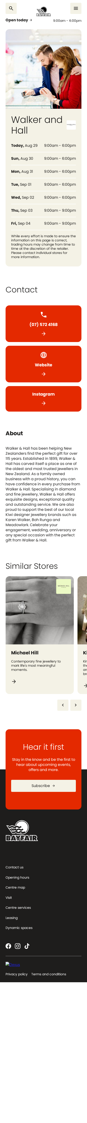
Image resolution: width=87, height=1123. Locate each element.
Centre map (15, 887)
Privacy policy (17, 974)
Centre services (18, 907)
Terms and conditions (48, 974)
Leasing (12, 917)
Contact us (14, 867)
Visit (9, 897)
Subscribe (43, 785)
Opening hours (17, 877)
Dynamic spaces (19, 927)
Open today (19, 20)
